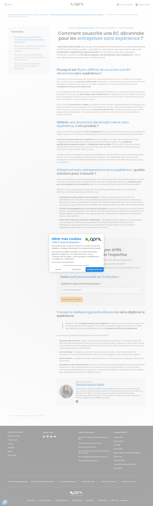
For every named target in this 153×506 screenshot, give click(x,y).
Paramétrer (76, 269)
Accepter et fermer (94, 269)
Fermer (58, 269)
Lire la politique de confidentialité (63, 262)
